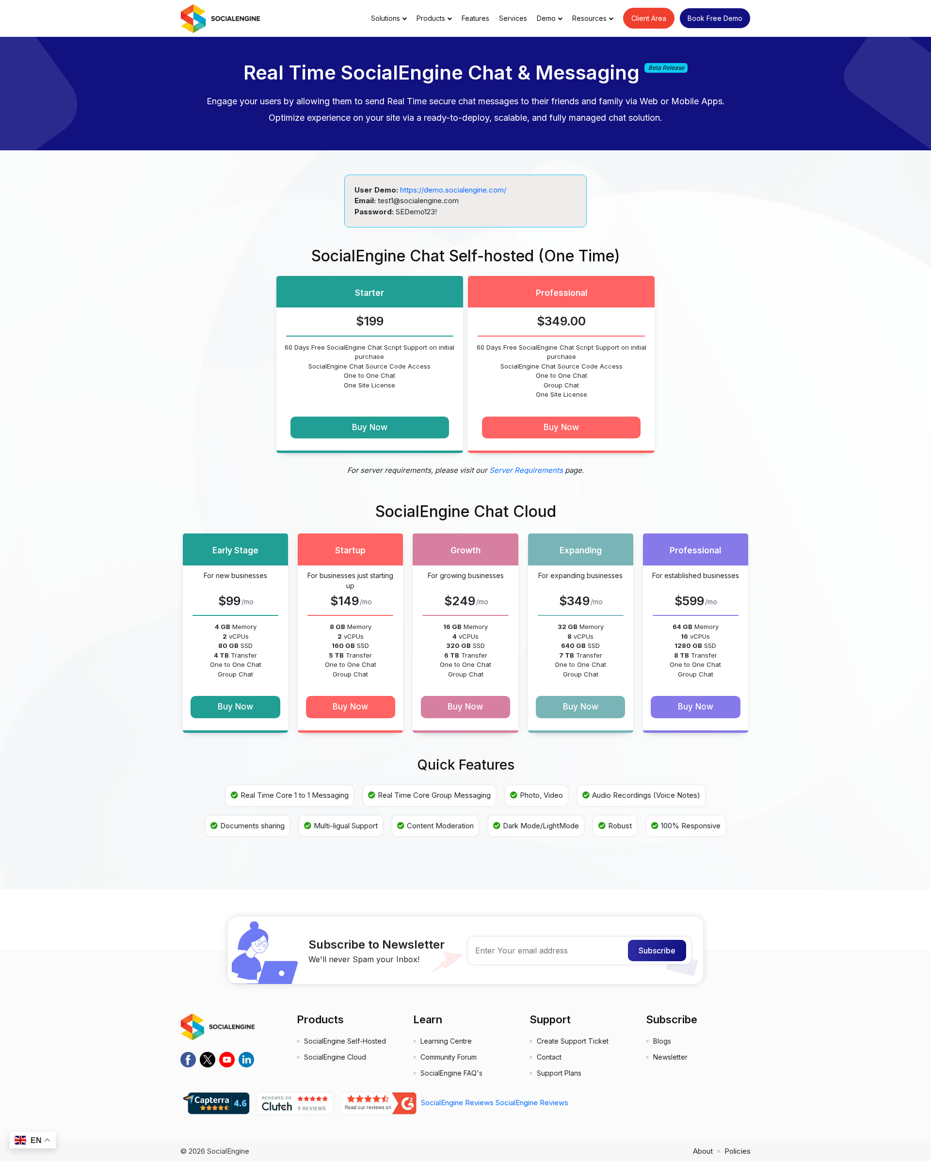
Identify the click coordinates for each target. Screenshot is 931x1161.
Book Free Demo (715, 18)
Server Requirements (526, 470)
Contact (549, 1057)
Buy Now (369, 427)
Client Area (648, 18)
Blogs (662, 1041)
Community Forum (448, 1057)
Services (513, 18)
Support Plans (559, 1073)
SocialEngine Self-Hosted (345, 1041)
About (703, 1151)
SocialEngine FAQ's (451, 1073)
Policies (737, 1151)
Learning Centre (446, 1041)
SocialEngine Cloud (335, 1057)
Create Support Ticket (573, 1041)
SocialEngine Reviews (457, 1102)
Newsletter (670, 1057)
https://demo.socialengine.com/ (453, 189)
